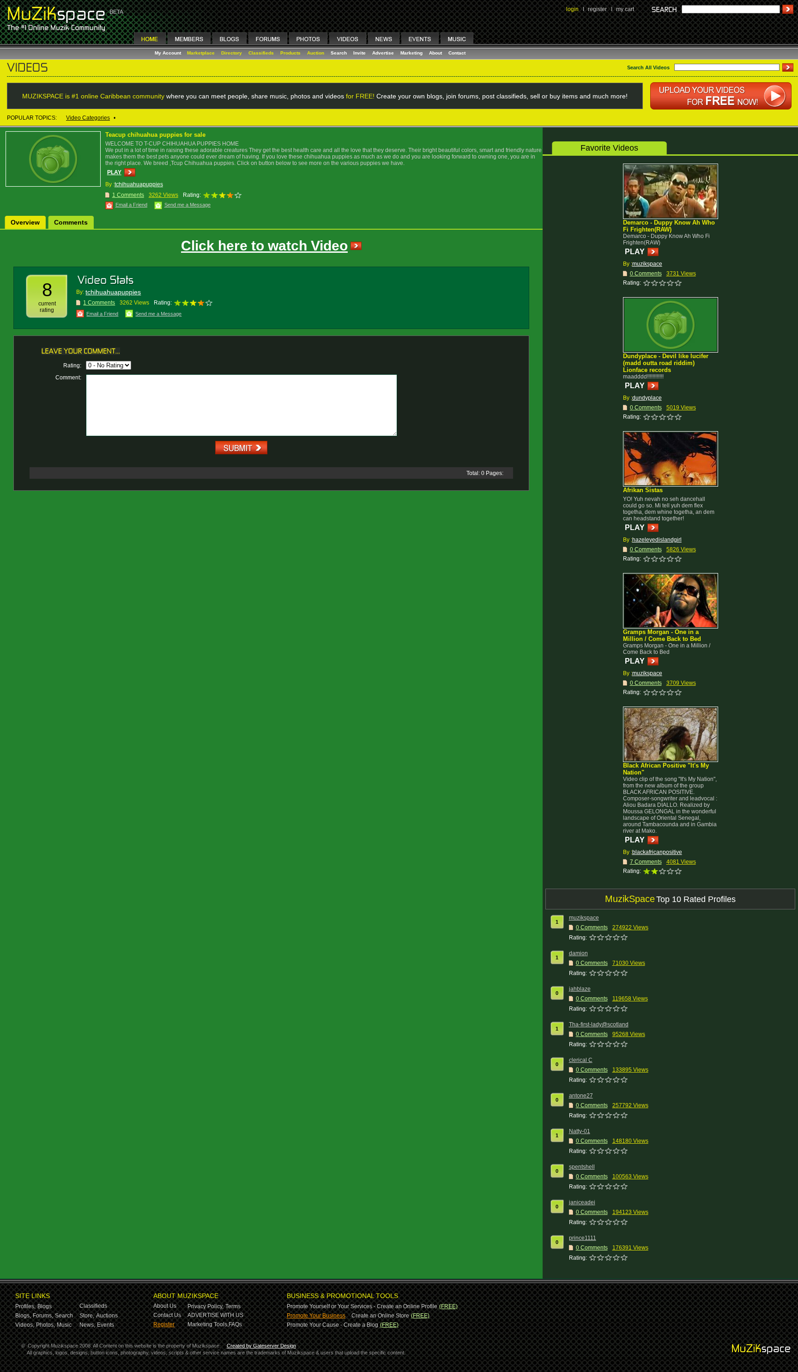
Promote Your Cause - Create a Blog (332, 1325)
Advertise (383, 52)
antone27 (581, 1095)
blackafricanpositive (657, 852)
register (597, 9)
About (435, 52)
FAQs (235, 1324)
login (572, 9)
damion (578, 953)
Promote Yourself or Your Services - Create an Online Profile (362, 1306)
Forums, (43, 1315)
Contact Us (167, 1315)
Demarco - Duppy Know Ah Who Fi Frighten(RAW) (669, 226)
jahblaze (580, 989)
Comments (71, 222)
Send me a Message (187, 204)
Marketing (411, 52)
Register (164, 1324)
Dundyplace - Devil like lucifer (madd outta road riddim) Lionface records (665, 363)
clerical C (580, 1060)
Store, (86, 1315)
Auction (315, 52)
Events (105, 1325)
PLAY (114, 172)
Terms (233, 1306)
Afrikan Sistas (643, 490)
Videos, (24, 1325)
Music (64, 1325)
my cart (625, 9)
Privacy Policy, (205, 1306)
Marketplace (201, 52)
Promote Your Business (316, 1315)
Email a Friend (131, 204)
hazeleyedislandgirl (657, 540)
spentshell (582, 1167)
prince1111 (582, 1238)
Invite (359, 52)
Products (290, 52)
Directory (231, 52)
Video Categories (88, 118)
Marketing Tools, (208, 1324)
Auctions (107, 1315)
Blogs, (23, 1315)
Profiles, (25, 1306)
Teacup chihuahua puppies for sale (155, 134)
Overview (25, 222)
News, (87, 1325)
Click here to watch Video (264, 245)
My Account (168, 52)
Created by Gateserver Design (261, 1345)
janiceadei (582, 1202)
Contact (457, 52)
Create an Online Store (380, 1315)
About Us (164, 1306)
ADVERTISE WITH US (215, 1315)
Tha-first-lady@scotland (599, 1024)
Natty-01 (579, 1131)
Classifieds (261, 52)
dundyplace (647, 398)
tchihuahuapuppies (139, 184)
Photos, (45, 1325)
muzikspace (647, 264)
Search (339, 52)
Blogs (44, 1306)
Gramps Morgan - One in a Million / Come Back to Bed (662, 635)
